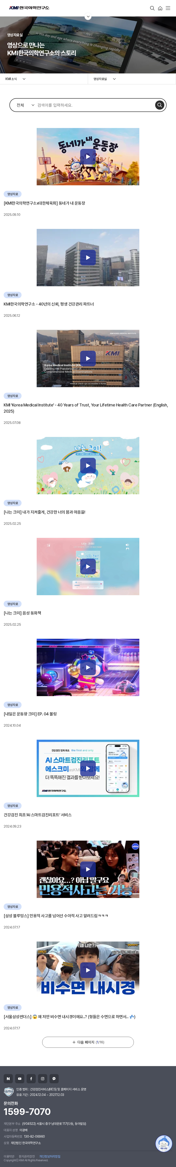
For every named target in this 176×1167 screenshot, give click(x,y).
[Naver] (8, 1078)
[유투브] (19, 1078)
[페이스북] (31, 1078)
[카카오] (54, 1078)
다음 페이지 (90, 1042)
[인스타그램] (42, 1078)
